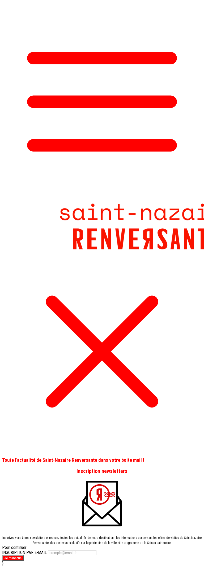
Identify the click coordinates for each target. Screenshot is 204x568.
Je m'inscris (13, 558)
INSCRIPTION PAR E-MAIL (24, 552)
